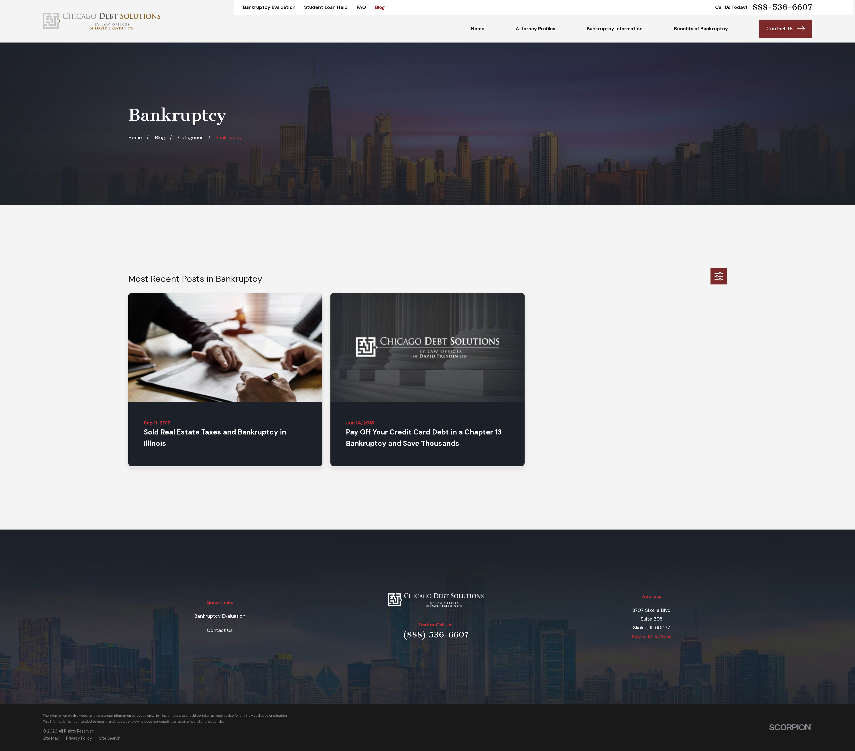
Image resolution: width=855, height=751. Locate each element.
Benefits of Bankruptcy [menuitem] (701, 28)
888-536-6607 (782, 7)
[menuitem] (51, 738)
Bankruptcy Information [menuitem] (614, 28)
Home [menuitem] (477, 28)
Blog (380, 7)
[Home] (101, 21)
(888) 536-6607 (436, 634)
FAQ (361, 7)
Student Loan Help (326, 7)
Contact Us (780, 28)
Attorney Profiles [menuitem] (535, 28)
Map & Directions (652, 636)
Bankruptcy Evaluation (269, 7)
